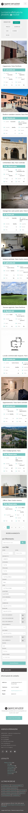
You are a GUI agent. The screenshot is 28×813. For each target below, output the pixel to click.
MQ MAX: (4, 648)
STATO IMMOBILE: (6, 597)
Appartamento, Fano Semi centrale (15, 402)
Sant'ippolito (10, 770)
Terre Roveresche (11, 772)
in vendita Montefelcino (16, 785)
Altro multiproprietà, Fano (12, 451)
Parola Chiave (5, 654)
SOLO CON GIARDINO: (7, 614)
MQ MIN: (4, 643)
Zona (3, 585)
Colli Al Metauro (11, 767)
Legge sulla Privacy (5, 810)
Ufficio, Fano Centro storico (12, 500)
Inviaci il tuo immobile (14, 718)
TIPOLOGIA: (5, 568)
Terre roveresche (6, 795)
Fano (8, 764)
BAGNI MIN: (4, 608)
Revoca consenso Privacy (17, 810)
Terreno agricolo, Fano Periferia (14, 307)
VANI (7, 30)
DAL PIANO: (5, 630)
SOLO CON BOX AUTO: (7, 636)
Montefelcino (10, 768)
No (23, 615)
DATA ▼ (16, 22)
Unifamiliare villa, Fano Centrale (14, 162)
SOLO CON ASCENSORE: (8, 618)
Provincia (4, 574)
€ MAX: (16, 550)
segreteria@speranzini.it (16, 690)
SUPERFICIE (17, 26)
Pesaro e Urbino (8, 762)
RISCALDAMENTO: (6, 624)
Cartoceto (9, 773)
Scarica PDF (7, 670)
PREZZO (8, 26)
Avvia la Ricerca (14, 663)
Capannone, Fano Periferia (12, 66)
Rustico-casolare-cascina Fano (9, 788)
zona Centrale (22, 790)
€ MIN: (3, 550)
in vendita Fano (5, 785)
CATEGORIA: (5, 562)
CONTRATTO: (5, 556)
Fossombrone (10, 765)
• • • (8, 775)
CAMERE (14, 30)
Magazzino (21, 792)
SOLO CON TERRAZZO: (7, 621)
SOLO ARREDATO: (6, 640)
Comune (4, 579)
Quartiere (5, 591)
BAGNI (7, 35)
